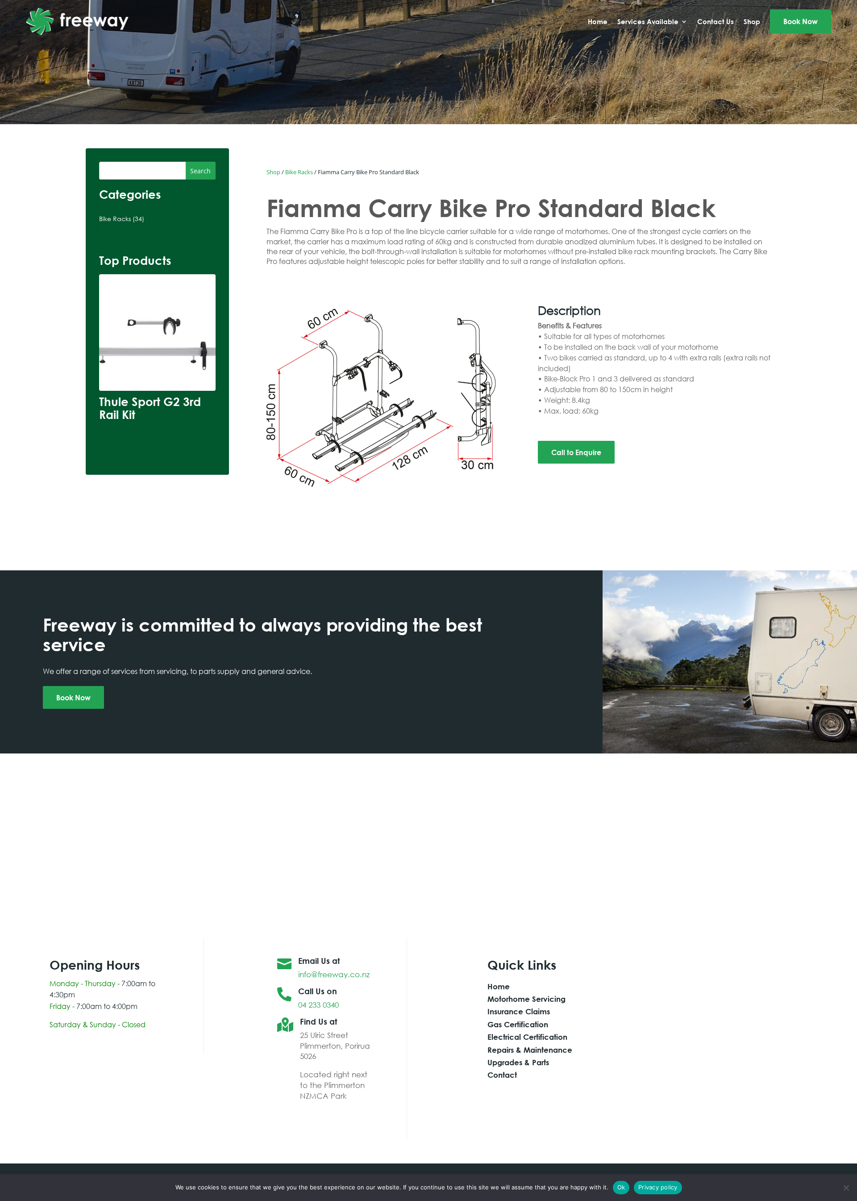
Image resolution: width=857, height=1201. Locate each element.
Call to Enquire (576, 452)
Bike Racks (299, 172)
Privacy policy (658, 1187)
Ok (621, 1187)
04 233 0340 (318, 1004)
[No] (845, 1187)
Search (200, 171)
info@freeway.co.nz (334, 974)
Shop (273, 172)
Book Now (73, 697)
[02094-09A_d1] (383, 487)
